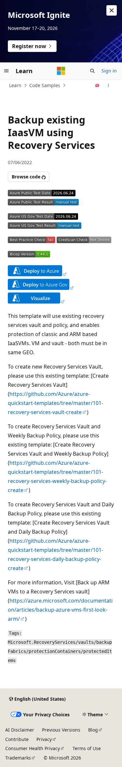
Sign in (109, 71)
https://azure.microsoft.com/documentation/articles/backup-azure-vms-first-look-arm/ (60, 609)
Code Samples (44, 85)
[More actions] (108, 85)
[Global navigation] (6, 71)
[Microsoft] (61, 71)
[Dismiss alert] (111, 10)
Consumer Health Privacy (32, 748)
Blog (93, 730)
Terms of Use (87, 748)
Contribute (17, 739)
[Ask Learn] (97, 85)
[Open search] (92, 71)
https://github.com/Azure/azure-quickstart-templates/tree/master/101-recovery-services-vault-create (55, 403)
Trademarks (18, 758)
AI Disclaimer (19, 730)
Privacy (44, 739)
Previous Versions (61, 730)
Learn (15, 85)
